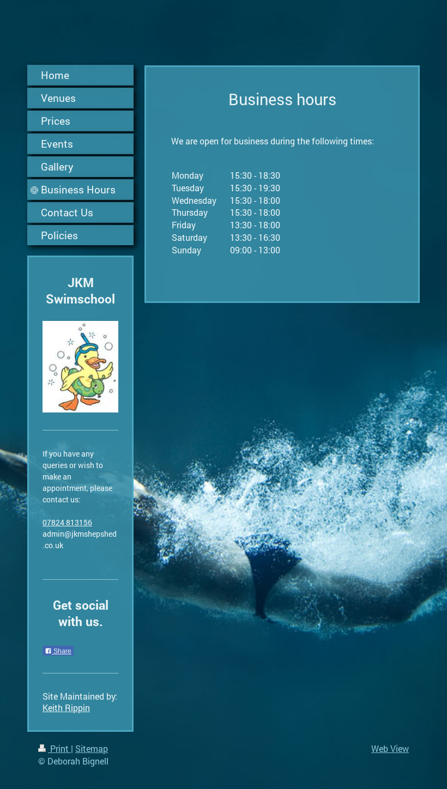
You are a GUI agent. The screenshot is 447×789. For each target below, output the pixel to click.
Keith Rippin (66, 707)
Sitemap (91, 748)
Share (61, 651)
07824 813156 (67, 522)
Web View (390, 748)
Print (59, 748)
